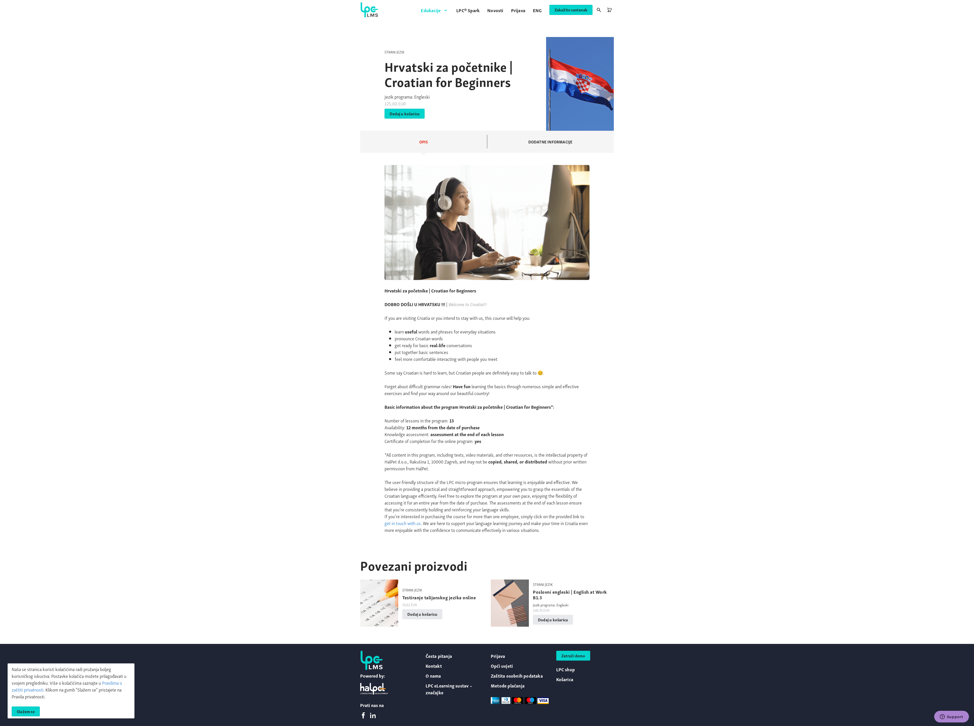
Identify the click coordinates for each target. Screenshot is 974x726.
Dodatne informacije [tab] (550, 141)
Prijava (498, 655)
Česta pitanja (439, 655)
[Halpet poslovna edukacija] (374, 689)
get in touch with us (403, 523)
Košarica (564, 679)
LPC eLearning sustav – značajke (449, 689)
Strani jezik (394, 52)
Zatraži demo (573, 655)
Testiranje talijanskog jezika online (439, 597)
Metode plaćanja (508, 685)
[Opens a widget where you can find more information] (951, 717)
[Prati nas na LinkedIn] (373, 715)
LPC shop (565, 669)
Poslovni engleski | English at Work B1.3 (570, 594)
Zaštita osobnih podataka (517, 675)
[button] (435, 10)
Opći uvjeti (502, 665)
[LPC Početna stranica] (369, 9)
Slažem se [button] (26, 711)
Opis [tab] (423, 141)
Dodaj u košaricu (405, 113)
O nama (433, 675)
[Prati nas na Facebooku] (363, 715)
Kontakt (434, 665)
